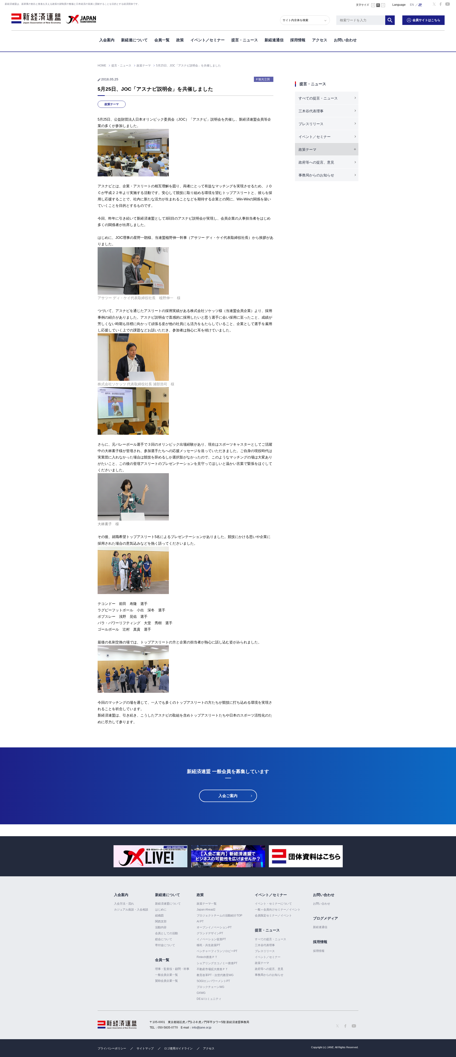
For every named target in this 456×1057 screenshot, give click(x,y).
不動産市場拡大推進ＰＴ (212, 969)
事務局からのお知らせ (316, 175)
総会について (163, 939)
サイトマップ (145, 1048)
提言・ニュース (244, 40)
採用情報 (297, 40)
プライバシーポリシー (112, 1048)
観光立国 (264, 79)
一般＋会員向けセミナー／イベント (277, 909)
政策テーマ (111, 104)
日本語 (420, 4)
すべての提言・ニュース (318, 98)
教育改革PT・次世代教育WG (215, 975)
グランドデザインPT (210, 933)
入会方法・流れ (124, 903)
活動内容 (160, 927)
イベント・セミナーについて (273, 903)
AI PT (200, 921)
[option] (150, 856)
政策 (180, 40)
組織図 (159, 915)
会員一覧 (162, 40)
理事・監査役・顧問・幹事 (172, 969)
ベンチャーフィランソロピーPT (217, 951)
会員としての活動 (166, 933)
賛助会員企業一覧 (166, 980)
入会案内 (106, 40)
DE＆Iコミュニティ (209, 998)
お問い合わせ (345, 40)
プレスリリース (311, 124)
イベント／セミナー (207, 40)
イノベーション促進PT (211, 939)
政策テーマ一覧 (207, 903)
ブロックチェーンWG (210, 987)
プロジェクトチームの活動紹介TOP (219, 915)
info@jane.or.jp (201, 1027)
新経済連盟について (168, 903)
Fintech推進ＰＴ (207, 957)
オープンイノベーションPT (214, 927)
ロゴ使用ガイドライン (178, 1048)
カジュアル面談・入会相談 (131, 909)
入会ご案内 (228, 796)
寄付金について (165, 945)
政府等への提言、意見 (316, 162)
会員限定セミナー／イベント (273, 915)
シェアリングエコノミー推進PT (217, 963)
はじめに (160, 909)
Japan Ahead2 (206, 909)
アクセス (319, 40)
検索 (390, 20)
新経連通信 (274, 40)
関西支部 (160, 921)
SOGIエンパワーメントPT (213, 981)
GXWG (201, 993)
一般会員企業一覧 (166, 975)
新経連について (134, 40)
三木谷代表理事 (311, 111)
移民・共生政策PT (208, 945)
